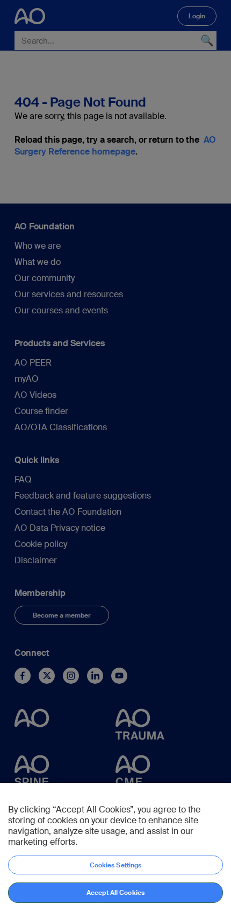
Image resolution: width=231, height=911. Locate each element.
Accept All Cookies (115, 892)
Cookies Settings (116, 865)
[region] (115, 847)
